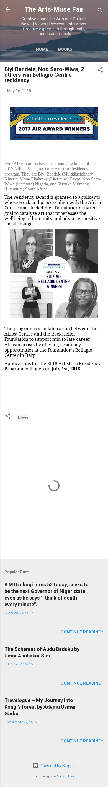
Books (65, 49)
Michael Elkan (66, 776)
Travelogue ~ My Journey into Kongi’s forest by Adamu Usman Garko (40, 706)
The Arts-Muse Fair (54, 9)
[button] (100, 70)
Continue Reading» (82, 631)
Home (42, 49)
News (23, 418)
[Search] (100, 11)
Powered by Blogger (57, 765)
